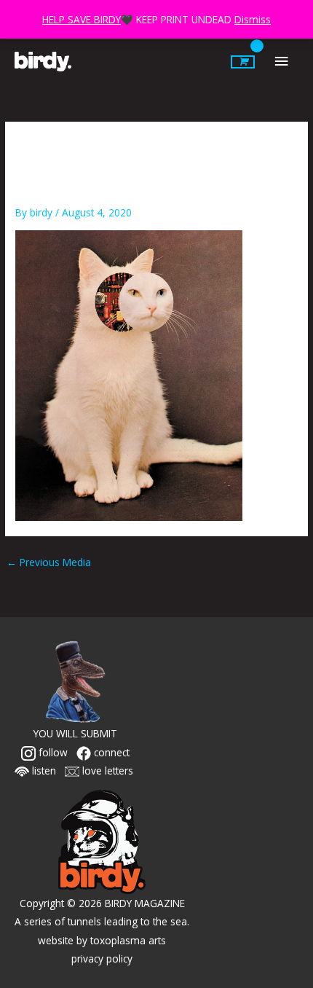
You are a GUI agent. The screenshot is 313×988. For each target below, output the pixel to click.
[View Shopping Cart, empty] (243, 61)
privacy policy (101, 958)
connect (110, 752)
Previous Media (49, 562)
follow (52, 752)
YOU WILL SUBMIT (75, 733)
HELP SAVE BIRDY (81, 19)
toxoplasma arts (128, 940)
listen (42, 770)
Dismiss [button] (252, 19)
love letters (106, 770)
